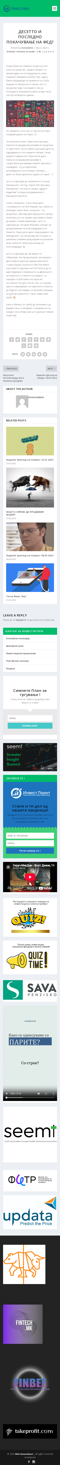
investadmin (27, 47)
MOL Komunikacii (24, 1454)
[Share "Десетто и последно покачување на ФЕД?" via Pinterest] (36, 340)
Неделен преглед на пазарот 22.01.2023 (29, 459)
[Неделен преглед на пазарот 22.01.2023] (30, 441)
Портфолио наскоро (17, 660)
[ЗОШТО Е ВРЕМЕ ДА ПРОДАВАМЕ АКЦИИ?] (30, 488)
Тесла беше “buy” (16, 596)
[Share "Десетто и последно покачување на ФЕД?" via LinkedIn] (42, 340)
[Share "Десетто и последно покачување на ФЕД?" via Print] (36, 346)
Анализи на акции (25, 51)
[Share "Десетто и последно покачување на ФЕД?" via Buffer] (48, 340)
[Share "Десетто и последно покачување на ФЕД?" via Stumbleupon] (24, 346)
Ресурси (10, 668)
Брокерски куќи (14, 645)
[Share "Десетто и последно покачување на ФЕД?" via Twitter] (18, 340)
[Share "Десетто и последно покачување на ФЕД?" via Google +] (24, 340)
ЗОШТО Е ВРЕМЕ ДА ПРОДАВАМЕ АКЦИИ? (25, 513)
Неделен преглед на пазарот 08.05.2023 (29, 555)
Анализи (11, 51)
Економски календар (18, 638)
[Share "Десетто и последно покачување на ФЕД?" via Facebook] (11, 340)
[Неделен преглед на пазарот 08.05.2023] (30, 536)
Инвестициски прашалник (21, 653)
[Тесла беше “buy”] (30, 577)
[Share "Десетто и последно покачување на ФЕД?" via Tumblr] (30, 340)
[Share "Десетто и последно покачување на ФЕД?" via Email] (30, 346)
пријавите (21, 619)
